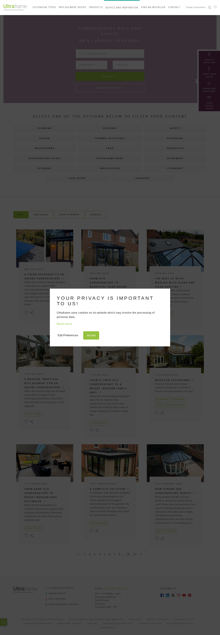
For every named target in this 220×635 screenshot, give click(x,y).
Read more (64, 324)
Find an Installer (153, 7)
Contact (174, 7)
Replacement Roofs (72, 7)
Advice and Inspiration (122, 8)
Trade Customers (196, 7)
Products (96, 7)
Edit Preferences (68, 335)
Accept (91, 335)
